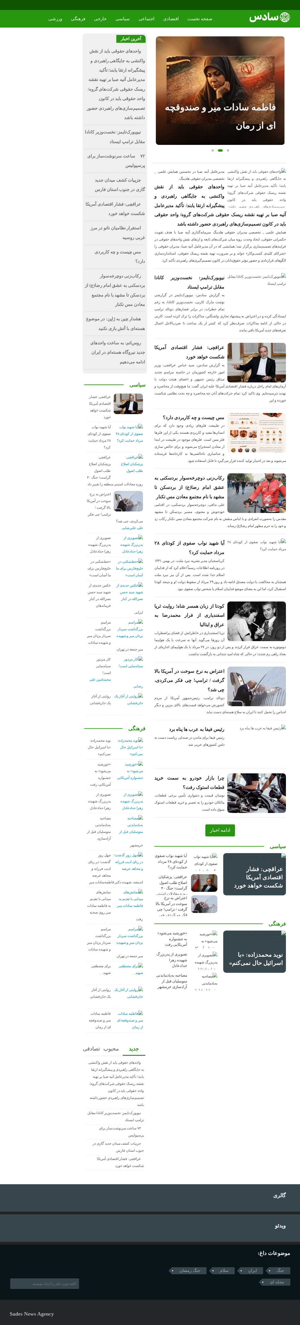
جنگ (280, 1270)
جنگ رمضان (190, 1270)
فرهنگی (78, 18)
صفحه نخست (200, 18)
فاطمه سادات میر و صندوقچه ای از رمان (100, 1020)
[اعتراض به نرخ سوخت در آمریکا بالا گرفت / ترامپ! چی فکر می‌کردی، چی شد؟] (204, 904)
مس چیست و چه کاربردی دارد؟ (193, 417)
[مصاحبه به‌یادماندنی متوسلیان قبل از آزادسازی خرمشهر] (204, 981)
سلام (224, 1270)
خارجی (100, 18)
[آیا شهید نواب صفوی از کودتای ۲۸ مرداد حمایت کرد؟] (204, 862)
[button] (212, 150)
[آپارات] (30, 5)
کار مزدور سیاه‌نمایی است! (103, 666)
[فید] (38, 5)
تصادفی (92, 1049)
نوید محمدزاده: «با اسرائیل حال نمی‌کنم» (99, 747)
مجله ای (277, 1282)
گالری (279, 1195)
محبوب (111, 1049)
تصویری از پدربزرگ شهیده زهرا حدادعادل (171, 960)
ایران (252, 1270)
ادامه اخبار (220, 830)
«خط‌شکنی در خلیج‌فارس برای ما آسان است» (99, 568)
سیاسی (122, 18)
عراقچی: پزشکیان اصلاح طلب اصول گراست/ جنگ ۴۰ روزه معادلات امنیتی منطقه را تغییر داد (171, 888)
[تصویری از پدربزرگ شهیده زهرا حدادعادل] (204, 960)
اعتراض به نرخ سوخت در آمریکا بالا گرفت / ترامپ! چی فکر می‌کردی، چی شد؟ (189, 680)
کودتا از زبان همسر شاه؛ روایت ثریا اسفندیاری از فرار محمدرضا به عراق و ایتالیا (189, 615)
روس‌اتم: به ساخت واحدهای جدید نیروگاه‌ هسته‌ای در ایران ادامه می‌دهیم (117, 352)
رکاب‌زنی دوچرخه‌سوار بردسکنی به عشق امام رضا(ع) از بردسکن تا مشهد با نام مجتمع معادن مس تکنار (189, 487)
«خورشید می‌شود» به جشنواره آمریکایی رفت (172, 938)
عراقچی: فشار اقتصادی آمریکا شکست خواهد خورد (258, 877)
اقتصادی (171, 18)
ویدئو (280, 1226)
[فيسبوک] (13, 5)
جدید (134, 1049)
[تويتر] (21, 1265)
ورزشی (55, 18)
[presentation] (160, 81)
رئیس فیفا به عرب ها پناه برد (196, 729)
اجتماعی (146, 18)
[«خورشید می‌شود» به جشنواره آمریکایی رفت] (204, 939)
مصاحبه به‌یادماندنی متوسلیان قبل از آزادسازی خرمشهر (171, 981)
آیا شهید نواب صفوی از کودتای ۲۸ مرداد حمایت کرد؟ (171, 861)
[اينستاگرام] (22, 5)
